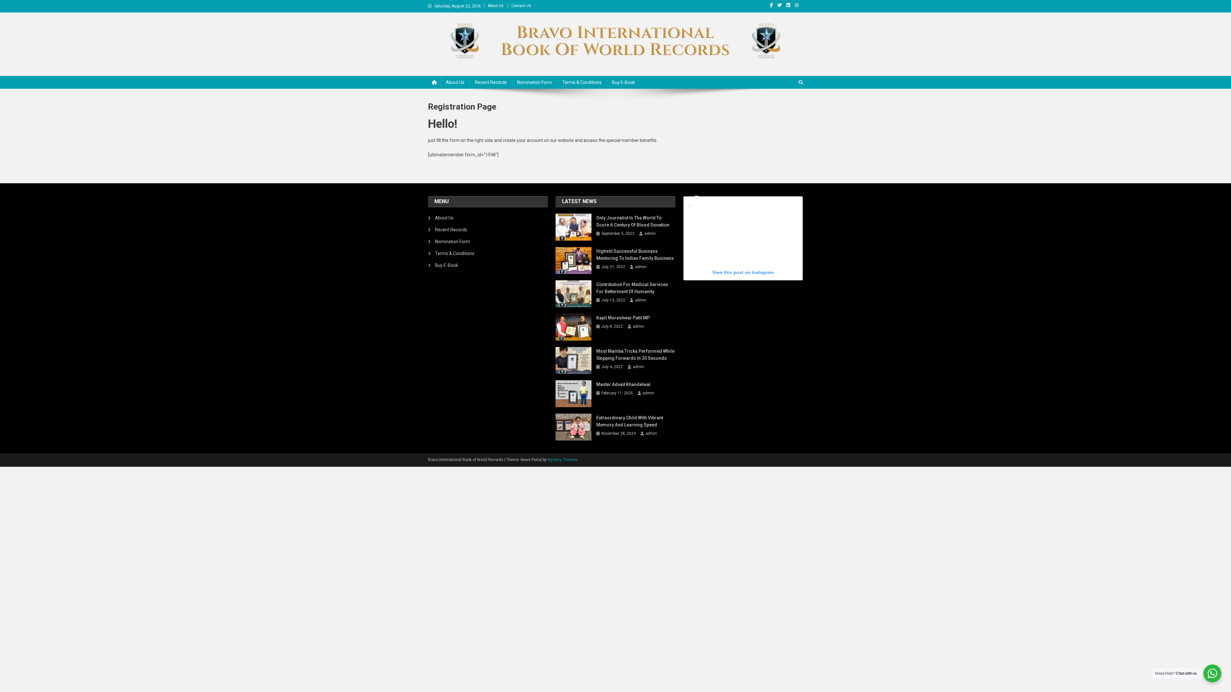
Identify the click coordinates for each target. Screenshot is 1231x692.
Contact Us (521, 6)
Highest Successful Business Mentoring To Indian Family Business (635, 255)
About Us (496, 6)
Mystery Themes (562, 459)
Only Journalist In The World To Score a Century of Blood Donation (632, 221)
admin (650, 233)
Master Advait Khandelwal (623, 384)
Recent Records (491, 82)
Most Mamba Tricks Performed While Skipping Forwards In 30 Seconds (635, 355)
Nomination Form (534, 82)
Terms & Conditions (582, 82)
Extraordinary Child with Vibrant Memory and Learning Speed (629, 421)
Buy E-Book (623, 82)
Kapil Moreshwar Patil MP (623, 317)
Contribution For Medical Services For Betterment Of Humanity (632, 288)
